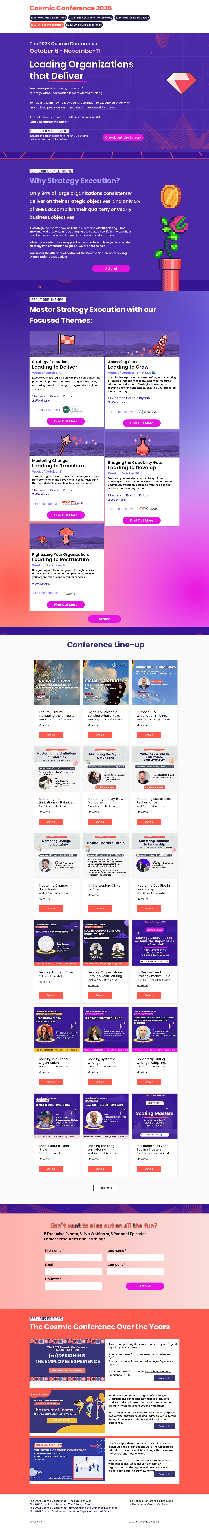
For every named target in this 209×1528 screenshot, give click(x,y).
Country (52, 1279)
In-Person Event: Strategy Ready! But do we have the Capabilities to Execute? (154, 974)
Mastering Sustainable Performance (154, 800)
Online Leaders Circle (104, 885)
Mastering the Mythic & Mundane (105, 800)
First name (53, 1250)
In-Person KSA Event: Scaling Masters (152, 1147)
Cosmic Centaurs (157, 1504)
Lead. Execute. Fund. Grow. (54, 1147)
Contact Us (36, 1521)
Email (49, 1264)
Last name (116, 1250)
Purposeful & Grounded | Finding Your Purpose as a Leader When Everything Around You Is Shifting (154, 713)
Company (115, 1264)
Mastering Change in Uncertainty (55, 887)
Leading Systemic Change (101, 1061)
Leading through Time (56, 972)
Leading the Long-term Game (102, 1147)
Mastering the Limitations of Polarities (56, 800)
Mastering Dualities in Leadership (153, 887)
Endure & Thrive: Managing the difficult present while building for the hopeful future (56, 713)
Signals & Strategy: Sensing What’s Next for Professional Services (103, 713)
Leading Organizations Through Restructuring (105, 974)
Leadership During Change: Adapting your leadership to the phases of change (154, 1061)
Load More (105, 1188)
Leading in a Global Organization (54, 1061)
